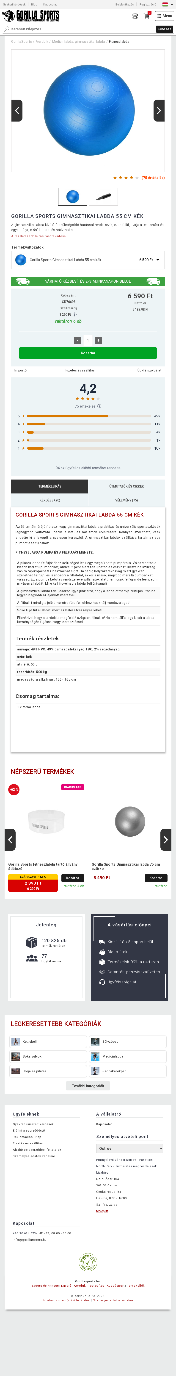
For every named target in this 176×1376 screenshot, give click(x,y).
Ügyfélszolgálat (150, 370)
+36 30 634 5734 (25, 1233)
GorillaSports (21, 41)
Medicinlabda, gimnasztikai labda (78, 41)
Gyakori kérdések (14, 4)
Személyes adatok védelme (34, 1156)
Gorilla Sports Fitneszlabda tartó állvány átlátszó (42, 866)
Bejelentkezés (125, 4)
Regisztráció (148, 4)
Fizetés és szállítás (80, 370)
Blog (34, 4)
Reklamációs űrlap (27, 1137)
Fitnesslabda (119, 41)
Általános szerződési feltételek (37, 1149)
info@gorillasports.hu (30, 1239)
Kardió (66, 1285)
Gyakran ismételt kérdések (33, 1124)
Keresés (164, 29)
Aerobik (42, 41)
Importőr (21, 370)
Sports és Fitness (45, 1285)
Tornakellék (136, 1285)
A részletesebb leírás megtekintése (38, 236)
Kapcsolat (50, 4)
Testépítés (96, 1285)
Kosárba (88, 353)
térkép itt (102, 1211)
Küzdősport (116, 1285)
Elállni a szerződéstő (29, 1130)
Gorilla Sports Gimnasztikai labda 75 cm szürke (126, 866)
